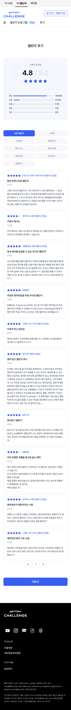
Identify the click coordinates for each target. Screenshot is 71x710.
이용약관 (8, 648)
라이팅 (19, 141)
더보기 (35, 581)
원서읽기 (52, 156)
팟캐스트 (19, 156)
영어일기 (52, 141)
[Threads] (41, 631)
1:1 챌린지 (21, 3)
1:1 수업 (8, 3)
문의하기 (8, 668)
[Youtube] (8, 631)
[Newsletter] (32, 631)
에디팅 (34, 3)
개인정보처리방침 (12, 653)
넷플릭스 (19, 163)
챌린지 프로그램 (22, 22)
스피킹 (52, 133)
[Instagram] (16, 631)
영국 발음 (52, 148)
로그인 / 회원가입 (55, 13)
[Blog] (24, 631)
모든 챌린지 (19, 133)
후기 (42, 22)
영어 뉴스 (19, 148)
